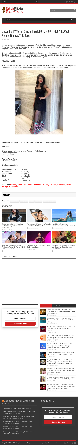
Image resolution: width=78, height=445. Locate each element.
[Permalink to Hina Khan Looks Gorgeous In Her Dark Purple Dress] (39, 243)
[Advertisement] (20, 361)
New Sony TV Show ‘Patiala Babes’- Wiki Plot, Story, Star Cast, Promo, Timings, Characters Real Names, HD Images (60, 370)
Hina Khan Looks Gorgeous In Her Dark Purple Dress (38, 246)
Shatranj (38, 201)
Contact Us (59, 443)
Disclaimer (51, 443)
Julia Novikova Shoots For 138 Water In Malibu (17, 408)
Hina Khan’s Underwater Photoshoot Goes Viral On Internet (63, 225)
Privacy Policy (43, 443)
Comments (70, 306)
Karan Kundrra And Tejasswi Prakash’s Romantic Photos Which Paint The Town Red (13, 247)
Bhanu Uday (24, 201)
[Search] (74, 10)
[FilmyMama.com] (12, 11)
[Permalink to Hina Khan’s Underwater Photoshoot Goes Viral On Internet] (64, 221)
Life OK (32, 201)
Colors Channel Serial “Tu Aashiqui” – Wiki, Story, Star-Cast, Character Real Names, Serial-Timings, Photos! (61, 311)
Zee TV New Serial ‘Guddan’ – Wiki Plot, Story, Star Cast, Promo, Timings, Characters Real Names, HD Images (61, 337)
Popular (46, 306)
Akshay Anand (15, 201)
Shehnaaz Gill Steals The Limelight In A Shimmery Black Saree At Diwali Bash (63, 247)
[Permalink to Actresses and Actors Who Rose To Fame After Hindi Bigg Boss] (39, 221)
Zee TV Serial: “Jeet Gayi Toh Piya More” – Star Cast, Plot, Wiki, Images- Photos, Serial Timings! (61, 328)
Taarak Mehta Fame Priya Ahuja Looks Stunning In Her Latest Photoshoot (12, 225)
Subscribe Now (20, 324)
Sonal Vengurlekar (49, 201)
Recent (58, 306)
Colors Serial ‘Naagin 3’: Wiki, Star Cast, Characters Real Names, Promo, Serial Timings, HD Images (61, 320)
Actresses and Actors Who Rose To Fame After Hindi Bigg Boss (39, 225)
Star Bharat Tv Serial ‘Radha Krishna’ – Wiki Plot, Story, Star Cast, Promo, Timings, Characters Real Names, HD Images (60, 345)
